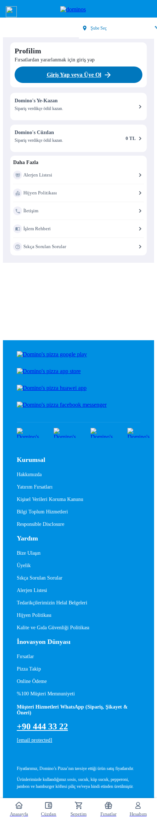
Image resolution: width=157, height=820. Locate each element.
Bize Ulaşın (29, 553)
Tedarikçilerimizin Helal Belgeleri (52, 602)
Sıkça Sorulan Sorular (39, 578)
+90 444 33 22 (42, 726)
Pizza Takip (29, 669)
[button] (11, 11)
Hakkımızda (29, 474)
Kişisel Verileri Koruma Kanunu (50, 499)
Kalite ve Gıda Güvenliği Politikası (53, 627)
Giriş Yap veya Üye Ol (74, 75)
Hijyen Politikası (34, 615)
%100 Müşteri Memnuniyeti (46, 693)
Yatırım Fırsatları (35, 487)
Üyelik (24, 565)
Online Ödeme (32, 681)
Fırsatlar (25, 656)
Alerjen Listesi (32, 590)
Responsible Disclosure (40, 524)
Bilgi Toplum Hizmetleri (42, 512)
